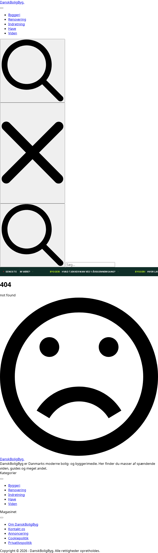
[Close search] (32, 153)
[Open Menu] (1, 8)
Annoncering (18, 533)
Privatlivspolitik (20, 542)
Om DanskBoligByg (23, 524)
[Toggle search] (32, 71)
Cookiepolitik (18, 538)
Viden (12, 33)
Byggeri (14, 15)
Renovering (17, 19)
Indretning (16, 24)
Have (12, 28)
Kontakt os (16, 529)
